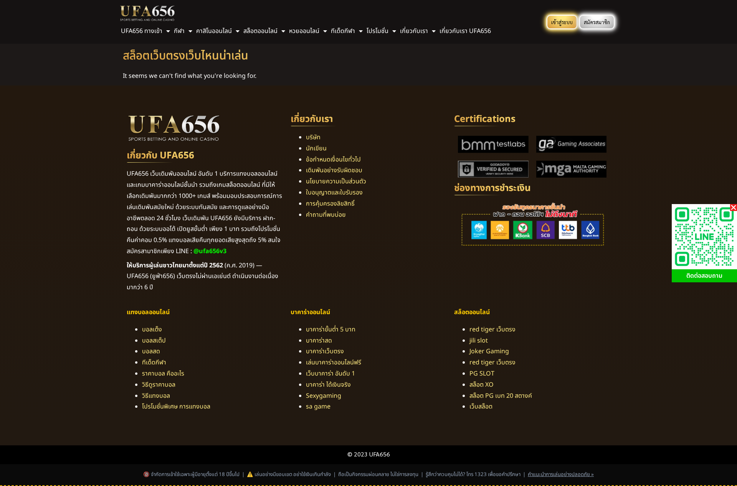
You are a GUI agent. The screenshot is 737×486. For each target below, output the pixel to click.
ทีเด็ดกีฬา (154, 362)
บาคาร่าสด (319, 340)
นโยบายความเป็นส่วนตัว (336, 181)
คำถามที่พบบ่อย (326, 214)
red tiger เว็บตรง (492, 329)
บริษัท (313, 137)
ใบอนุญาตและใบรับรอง (334, 192)
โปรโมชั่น (377, 31)
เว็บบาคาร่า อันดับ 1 (330, 373)
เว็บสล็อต (480, 406)
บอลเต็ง (152, 329)
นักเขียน (316, 148)
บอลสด (151, 351)
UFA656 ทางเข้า (141, 31)
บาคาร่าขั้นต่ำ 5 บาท (330, 329)
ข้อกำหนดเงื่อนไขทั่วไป (333, 159)
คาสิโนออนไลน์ (214, 31)
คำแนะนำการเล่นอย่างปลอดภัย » (561, 474)
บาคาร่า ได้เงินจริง (328, 384)
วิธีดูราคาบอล (158, 384)
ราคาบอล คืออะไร (163, 373)
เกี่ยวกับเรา (414, 31)
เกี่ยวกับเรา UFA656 (465, 31)
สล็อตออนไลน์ (260, 31)
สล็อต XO (481, 384)
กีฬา (179, 31)
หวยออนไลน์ (304, 31)
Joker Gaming (489, 351)
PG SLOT (481, 373)
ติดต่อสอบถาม (704, 275)
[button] (733, 207)
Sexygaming (323, 395)
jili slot (478, 340)
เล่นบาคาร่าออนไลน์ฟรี (333, 362)
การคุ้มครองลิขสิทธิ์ (330, 203)
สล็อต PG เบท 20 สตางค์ (500, 395)
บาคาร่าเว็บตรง (325, 351)
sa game (318, 406)
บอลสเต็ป (154, 340)
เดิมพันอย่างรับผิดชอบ (334, 170)
